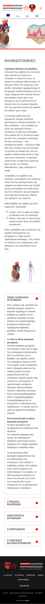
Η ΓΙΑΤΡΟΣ (7, 575)
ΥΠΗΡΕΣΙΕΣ (30, 575)
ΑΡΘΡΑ (40, 575)
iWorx (27, 600)
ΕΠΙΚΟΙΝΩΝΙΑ (23, 579)
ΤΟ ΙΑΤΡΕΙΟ (19, 575)
